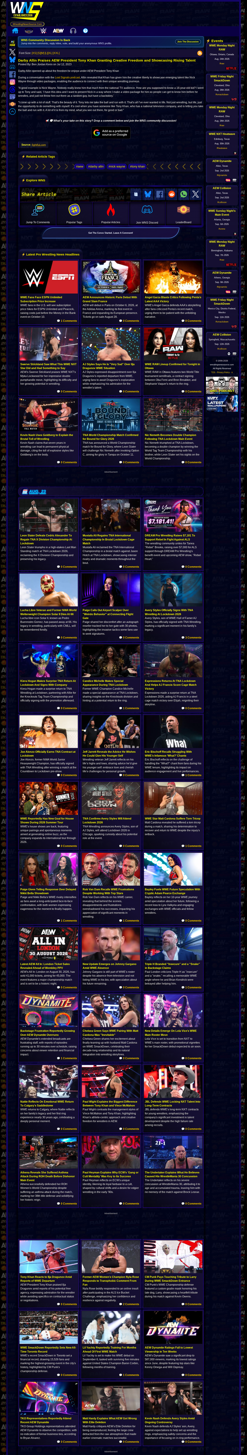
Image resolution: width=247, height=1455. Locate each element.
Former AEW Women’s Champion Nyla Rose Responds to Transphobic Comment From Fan (111, 1281)
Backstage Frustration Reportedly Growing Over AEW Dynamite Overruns (47, 1032)
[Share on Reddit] (171, 194)
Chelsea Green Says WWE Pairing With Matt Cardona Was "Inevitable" (110, 1032)
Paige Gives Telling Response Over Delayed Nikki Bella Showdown (48, 891)
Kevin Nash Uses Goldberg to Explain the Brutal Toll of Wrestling (46, 437)
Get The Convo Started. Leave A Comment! (110, 233)
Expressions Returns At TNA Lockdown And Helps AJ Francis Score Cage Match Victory (171, 685)
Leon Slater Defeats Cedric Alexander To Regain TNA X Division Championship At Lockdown (46, 539)
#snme (222, 229)
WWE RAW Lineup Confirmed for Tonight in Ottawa (172, 366)
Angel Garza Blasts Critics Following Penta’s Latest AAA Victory (173, 299)
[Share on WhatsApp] (183, 194)
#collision (222, 202)
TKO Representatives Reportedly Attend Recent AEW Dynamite (45, 1420)
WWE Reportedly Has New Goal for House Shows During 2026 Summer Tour (47, 820)
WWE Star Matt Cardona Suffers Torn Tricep (172, 818)
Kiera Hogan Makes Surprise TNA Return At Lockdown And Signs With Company (48, 683)
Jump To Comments (38, 222)
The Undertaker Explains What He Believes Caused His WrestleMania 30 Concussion (172, 1174)
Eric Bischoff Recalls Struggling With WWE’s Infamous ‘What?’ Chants (168, 753)
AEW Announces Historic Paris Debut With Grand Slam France (110, 299)
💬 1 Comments (67, 320)
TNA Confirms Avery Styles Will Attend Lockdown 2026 (107, 820)
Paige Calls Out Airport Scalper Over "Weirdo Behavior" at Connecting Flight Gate (108, 614)
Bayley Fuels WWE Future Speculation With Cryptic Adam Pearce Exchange (172, 891)
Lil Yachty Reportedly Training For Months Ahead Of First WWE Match (109, 1349)
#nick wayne (117, 166)
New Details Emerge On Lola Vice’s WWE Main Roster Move (171, 1032)
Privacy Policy (223, 372)
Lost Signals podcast (67, 77)
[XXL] (56, 53)
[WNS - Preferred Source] (110, 132)
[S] (39, 53)
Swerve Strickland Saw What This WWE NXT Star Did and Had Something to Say (48, 366)
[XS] (34, 53)
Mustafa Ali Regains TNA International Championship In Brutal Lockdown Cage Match (108, 539)
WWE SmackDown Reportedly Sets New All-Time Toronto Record (48, 1349)
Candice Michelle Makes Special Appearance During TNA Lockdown (105, 683)
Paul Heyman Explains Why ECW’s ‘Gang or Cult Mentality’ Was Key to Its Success (110, 1174)
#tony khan (137, 166)
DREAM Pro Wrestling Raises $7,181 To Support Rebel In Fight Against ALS (170, 537)
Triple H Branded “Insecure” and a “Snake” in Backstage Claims (172, 966)
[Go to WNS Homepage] (27, 12)
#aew (79, 166)
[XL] (50, 53)
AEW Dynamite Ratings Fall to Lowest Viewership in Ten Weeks (169, 1349)
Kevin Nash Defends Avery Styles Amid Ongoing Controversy (170, 1420)
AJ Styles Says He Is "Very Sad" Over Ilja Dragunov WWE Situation (109, 366)
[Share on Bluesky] (147, 194)
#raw (222, 63)
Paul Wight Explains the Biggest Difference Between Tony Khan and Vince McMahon (110, 1103)
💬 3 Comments (191, 637)
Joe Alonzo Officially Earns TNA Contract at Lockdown (47, 753)
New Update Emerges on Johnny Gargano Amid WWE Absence (109, 966)
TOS (213, 372)
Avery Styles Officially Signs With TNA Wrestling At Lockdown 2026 (169, 612)
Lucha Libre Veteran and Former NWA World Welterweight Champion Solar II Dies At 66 (48, 612)
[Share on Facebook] (159, 194)
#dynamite (222, 175)
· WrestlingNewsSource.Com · (27, 24)
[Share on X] (195, 194)
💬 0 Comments (129, 320)
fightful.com (39, 144)
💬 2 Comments (129, 1304)
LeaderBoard (183, 222)
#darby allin (96, 166)
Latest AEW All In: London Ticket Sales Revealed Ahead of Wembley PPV (45, 966)
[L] (46, 53)
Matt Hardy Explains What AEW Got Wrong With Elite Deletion (110, 1420)
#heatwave (222, 148)
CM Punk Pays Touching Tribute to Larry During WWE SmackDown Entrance (170, 1279)
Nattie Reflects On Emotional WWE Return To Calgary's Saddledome (47, 1103)
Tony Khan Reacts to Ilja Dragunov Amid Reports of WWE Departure (46, 1279)
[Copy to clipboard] (135, 194)
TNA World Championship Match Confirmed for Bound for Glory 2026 (110, 437)
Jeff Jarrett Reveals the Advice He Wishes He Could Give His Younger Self (109, 753)
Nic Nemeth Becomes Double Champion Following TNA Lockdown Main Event (170, 437)
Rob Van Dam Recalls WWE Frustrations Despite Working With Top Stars (108, 891)
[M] (42, 53)
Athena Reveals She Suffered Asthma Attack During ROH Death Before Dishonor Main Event (47, 1176)
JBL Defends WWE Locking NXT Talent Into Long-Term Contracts (172, 1103)
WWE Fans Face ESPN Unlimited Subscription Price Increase (41, 299)
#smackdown (222, 94)
